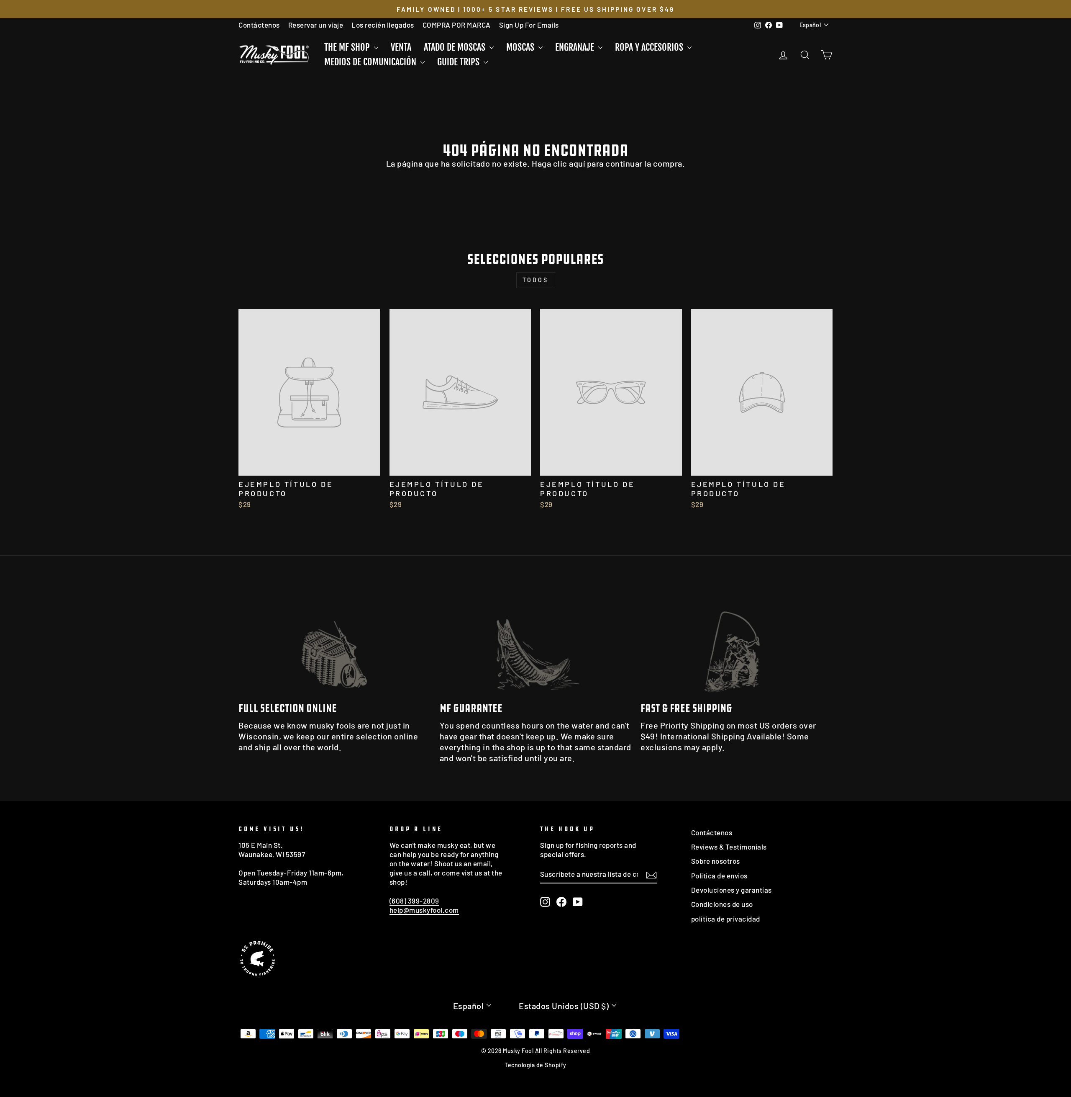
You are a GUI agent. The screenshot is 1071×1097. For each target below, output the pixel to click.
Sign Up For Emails (529, 25)
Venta (401, 47)
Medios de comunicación (371, 61)
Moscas (521, 47)
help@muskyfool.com (424, 910)
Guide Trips (459, 61)
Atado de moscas (455, 47)
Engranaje (575, 47)
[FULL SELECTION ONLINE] (334, 641)
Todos (536, 279)
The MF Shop (348, 47)
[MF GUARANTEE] (536, 641)
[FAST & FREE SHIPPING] (737, 641)
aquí (577, 163)
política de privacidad (725, 918)
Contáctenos (259, 25)
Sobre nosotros (715, 861)
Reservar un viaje (315, 25)
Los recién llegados (382, 25)
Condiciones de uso (722, 904)
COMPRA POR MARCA (457, 25)
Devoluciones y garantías (731, 890)
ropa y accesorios (650, 47)
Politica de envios (719, 875)
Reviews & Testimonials (729, 846)
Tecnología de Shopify (535, 1065)
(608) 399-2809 (414, 900)
